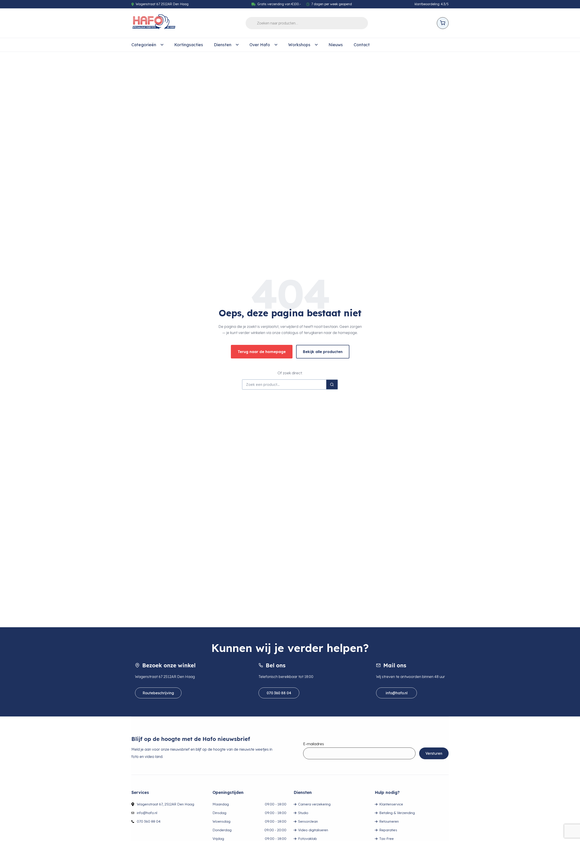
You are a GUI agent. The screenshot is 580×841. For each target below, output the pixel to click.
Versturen (433, 753)
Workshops (299, 44)
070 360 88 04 (279, 693)
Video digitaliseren (313, 830)
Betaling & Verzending (397, 813)
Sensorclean (308, 821)
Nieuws (336, 44)
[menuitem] (147, 44)
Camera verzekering (314, 804)
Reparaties (388, 830)
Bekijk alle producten (323, 351)
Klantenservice (391, 804)
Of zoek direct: (290, 373)
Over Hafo (259, 44)
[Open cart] (443, 23)
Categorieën (143, 44)
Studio (303, 813)
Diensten (222, 44)
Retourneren (389, 821)
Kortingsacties (188, 44)
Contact (362, 44)
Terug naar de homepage (262, 351)
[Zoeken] (332, 384)
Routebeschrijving (158, 693)
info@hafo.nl (397, 693)
